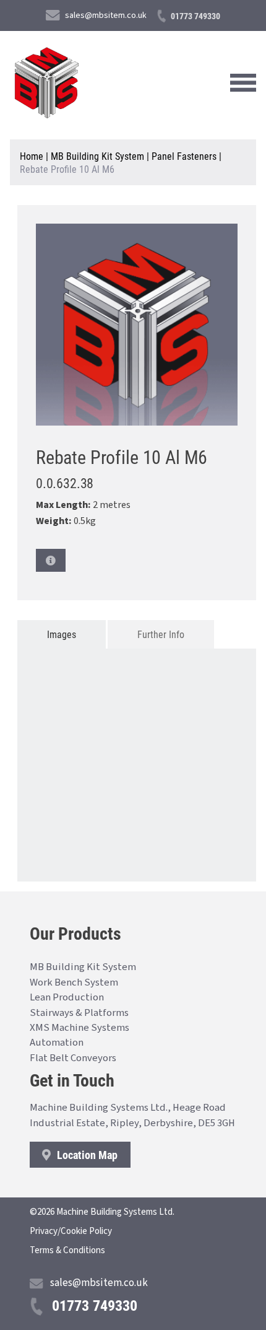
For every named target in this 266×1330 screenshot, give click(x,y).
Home (31, 155)
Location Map (86, 1154)
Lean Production (67, 997)
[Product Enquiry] (51, 560)
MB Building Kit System (97, 155)
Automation (57, 1043)
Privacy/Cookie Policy (71, 1231)
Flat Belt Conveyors (73, 1058)
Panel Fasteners (184, 155)
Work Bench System (74, 982)
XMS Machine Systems (79, 1028)
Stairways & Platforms (79, 1013)
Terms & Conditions (67, 1250)
